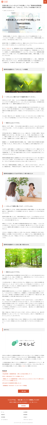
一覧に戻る (23, 391)
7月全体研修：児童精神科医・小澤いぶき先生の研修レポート (17, 374)
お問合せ (25, 417)
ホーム (2, 412)
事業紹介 (3, 414)
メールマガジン (4, 419)
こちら (23, 366)
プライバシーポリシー (28, 419)
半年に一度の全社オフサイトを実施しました (13, 376)
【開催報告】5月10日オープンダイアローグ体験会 (14, 385)
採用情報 (23, 405)
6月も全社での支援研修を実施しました (11, 383)
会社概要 (25, 412)
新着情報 (25, 414)
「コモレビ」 (9, 48)
